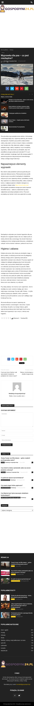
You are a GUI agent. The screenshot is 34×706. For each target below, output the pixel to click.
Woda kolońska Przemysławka (17, 127)
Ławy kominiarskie (5, 480)
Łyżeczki (3, 643)
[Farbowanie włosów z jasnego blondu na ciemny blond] (5, 615)
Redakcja (13, 480)
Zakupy (3, 52)
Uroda (2, 462)
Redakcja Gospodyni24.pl (10, 61)
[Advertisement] (17, 30)
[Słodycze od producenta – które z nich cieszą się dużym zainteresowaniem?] (4, 101)
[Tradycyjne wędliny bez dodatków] (4, 115)
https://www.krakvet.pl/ (21, 185)
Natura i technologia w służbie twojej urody (26, 373)
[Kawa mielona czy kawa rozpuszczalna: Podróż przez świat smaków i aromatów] (4, 108)
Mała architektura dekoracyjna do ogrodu (10, 497)
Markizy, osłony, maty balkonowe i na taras (13, 640)
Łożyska (3, 648)
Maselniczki (4, 650)
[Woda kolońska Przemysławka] (4, 128)
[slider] (6, 318)
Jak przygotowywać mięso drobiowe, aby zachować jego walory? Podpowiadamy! (21, 605)
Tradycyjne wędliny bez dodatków (17, 113)
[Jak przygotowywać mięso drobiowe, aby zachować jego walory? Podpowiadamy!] (5, 606)
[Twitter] (19, 695)
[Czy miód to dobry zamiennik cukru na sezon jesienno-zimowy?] (5, 573)
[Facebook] (15, 695)
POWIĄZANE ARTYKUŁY (7, 94)
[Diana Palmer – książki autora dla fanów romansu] (4, 121)
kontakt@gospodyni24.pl (23, 684)
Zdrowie (3, 472)
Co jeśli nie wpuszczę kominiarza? (12, 478)
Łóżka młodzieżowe (5, 487)
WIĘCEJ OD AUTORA (6, 97)
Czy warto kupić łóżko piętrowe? (12, 485)
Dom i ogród (4, 630)
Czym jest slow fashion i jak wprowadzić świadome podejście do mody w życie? (9, 374)
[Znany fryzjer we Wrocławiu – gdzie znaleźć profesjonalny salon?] (5, 565)
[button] (31, 2)
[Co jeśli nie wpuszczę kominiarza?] (5, 581)
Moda (2, 637)
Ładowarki (4, 645)
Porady (13, 609)
